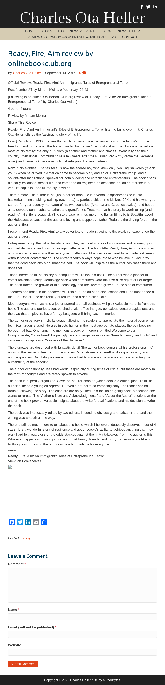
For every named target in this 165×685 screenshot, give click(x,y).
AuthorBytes (111, 680)
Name (13, 610)
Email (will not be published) (32, 627)
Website (14, 645)
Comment (17, 564)
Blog (26, 538)
